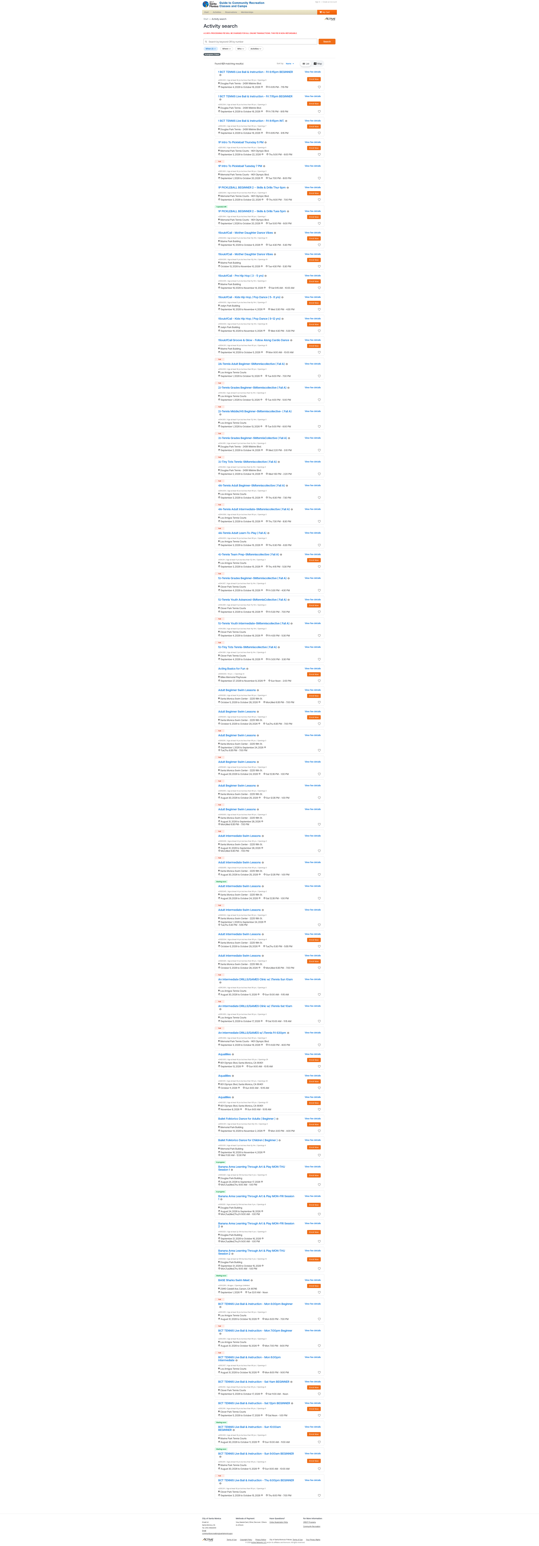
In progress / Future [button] (212, 54)
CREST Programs (309, 1522)
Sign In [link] (317, 2)
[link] (255, 71)
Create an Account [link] (330, 2)
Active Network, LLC (259, 1542)
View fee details (313, 71)
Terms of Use (298, 1540)
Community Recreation (311, 1526)
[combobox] (291, 63)
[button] (305, 63)
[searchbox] (260, 41)
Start (206, 19)
